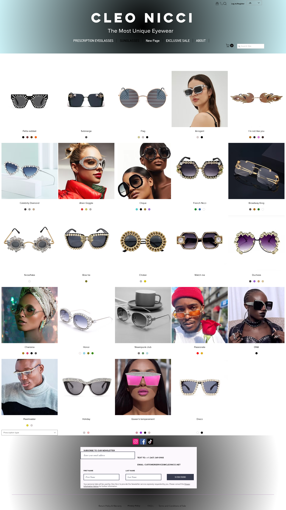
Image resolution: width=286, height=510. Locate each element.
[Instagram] (136, 441)
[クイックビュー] (29, 99)
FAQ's (150, 505)
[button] (230, 45)
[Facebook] (143, 441)
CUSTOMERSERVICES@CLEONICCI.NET (162, 464)
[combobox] (29, 433)
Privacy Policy (134, 505)
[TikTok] (150, 441)
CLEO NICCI (143, 17)
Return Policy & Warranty (110, 505)
